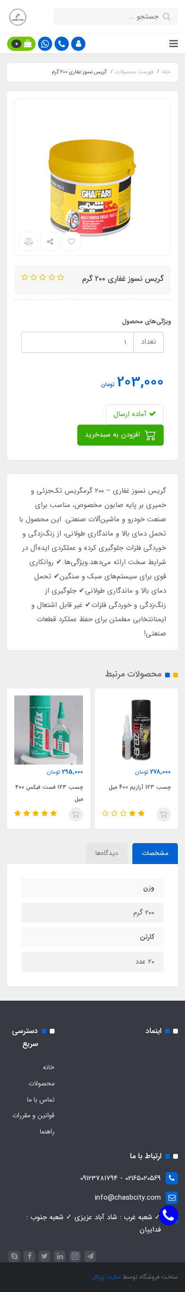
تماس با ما (41, 1099)
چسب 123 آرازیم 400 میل (140, 787)
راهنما (47, 1131)
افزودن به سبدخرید (113, 434)
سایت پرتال (106, 1277)
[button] (78, 44)
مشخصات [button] (155, 853)
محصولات (41, 1083)
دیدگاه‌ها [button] (106, 853)
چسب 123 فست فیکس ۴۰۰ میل (49, 793)
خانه (49, 1067)
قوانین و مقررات (33, 1115)
